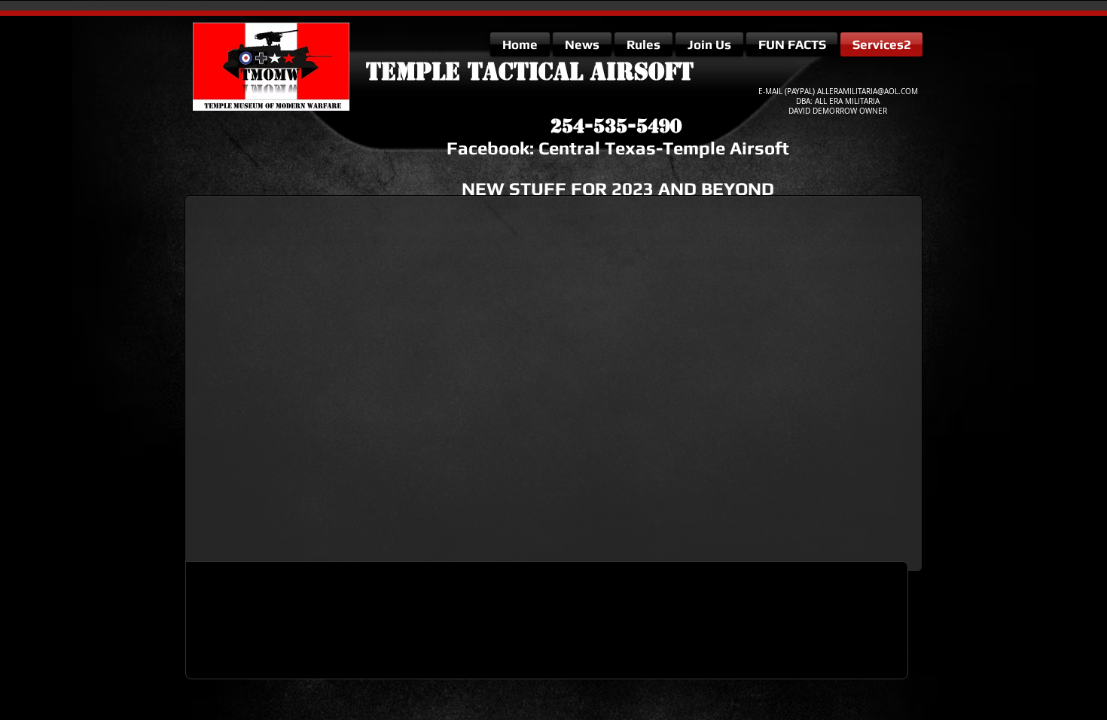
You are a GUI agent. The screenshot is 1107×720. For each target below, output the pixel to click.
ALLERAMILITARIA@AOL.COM (867, 91)
